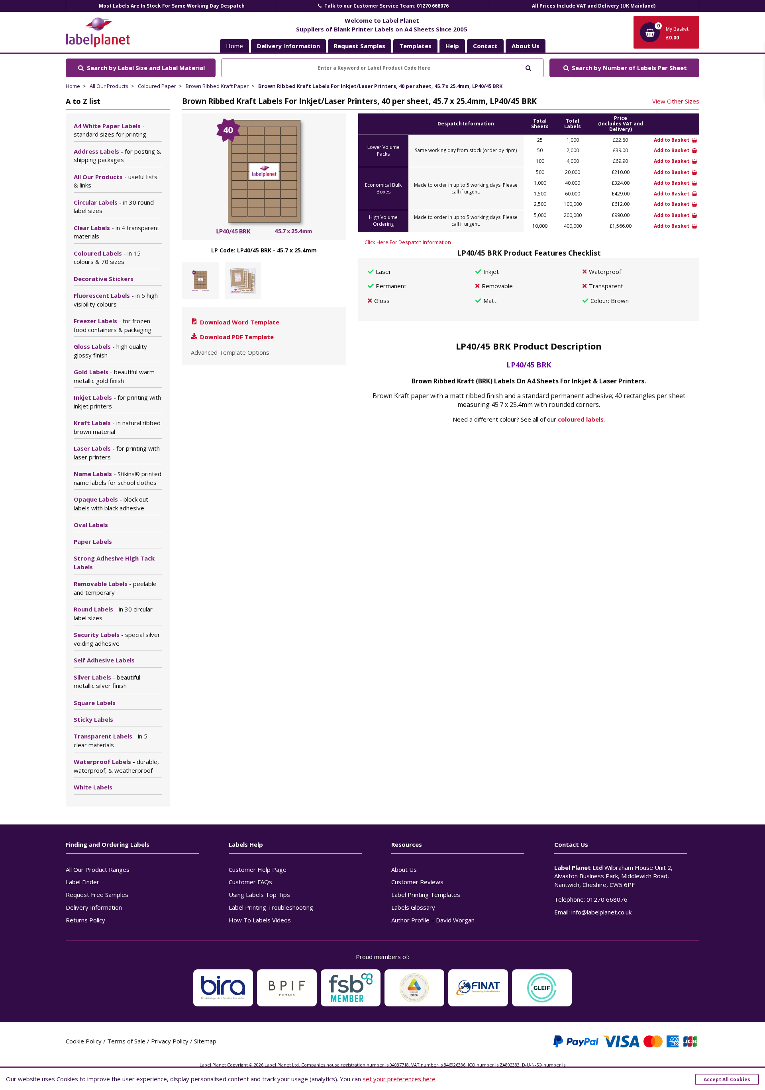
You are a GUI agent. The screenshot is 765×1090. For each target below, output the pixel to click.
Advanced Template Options (230, 352)
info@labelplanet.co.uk (601, 912)
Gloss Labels (110, 350)
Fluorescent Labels (116, 299)
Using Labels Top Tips (259, 895)
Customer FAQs (250, 882)
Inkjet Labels (117, 401)
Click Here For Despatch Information (408, 242)
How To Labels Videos (260, 920)
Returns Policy (85, 920)
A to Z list (83, 101)
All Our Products (109, 86)
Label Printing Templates (425, 895)
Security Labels (117, 639)
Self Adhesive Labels (104, 660)
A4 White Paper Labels (110, 130)
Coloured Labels (107, 257)
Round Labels (113, 613)
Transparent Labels (110, 740)
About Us (404, 869)
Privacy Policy (169, 1041)
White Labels (93, 787)
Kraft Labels (117, 427)
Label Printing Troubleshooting (271, 907)
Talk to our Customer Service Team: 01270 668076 (386, 5)
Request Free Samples (97, 895)
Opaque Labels (111, 503)
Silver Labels (107, 681)
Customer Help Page (257, 869)
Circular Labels (114, 206)
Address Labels (117, 155)
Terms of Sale (126, 1041)
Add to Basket (672, 140)
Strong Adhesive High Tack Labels (114, 562)
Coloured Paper (157, 86)
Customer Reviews (417, 882)
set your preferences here (399, 1079)
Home (234, 46)
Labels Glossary (413, 907)
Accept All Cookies (727, 1079)
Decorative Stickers (103, 279)
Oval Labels (91, 525)
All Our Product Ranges (97, 869)
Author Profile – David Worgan (433, 920)
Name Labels (117, 478)
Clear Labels (116, 232)
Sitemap (205, 1041)
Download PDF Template (236, 337)
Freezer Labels (112, 325)
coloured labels (581, 419)
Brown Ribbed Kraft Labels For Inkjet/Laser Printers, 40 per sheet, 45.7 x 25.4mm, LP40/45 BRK (380, 86)
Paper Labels (93, 541)
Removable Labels (115, 588)
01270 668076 (607, 899)
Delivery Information (94, 907)
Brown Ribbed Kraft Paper (217, 86)
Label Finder (82, 882)
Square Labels (95, 703)
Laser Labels (117, 452)
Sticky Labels (93, 719)
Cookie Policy (84, 1041)
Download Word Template (238, 322)
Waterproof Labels (116, 766)
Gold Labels (114, 376)
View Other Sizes (675, 101)
